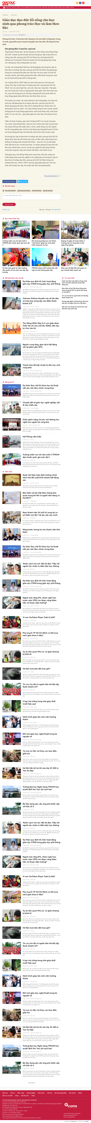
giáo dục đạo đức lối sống (24, 190)
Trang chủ (5, 15)
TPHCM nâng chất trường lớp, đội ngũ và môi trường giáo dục (45, 269)
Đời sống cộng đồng (55, 7)
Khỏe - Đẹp (20, 7)
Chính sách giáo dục (35, 287)
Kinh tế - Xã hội (34, 306)
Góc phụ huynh (34, 638)
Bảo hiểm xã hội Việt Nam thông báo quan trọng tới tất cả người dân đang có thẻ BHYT (41, 495)
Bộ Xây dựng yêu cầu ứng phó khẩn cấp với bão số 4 (41, 805)
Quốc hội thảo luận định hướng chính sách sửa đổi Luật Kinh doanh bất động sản (41, 477)
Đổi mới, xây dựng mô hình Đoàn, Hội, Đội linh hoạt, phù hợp (74, 307)
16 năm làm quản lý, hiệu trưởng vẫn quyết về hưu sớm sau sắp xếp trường (15, 270)
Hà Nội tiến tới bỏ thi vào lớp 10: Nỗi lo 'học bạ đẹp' (40, 769)
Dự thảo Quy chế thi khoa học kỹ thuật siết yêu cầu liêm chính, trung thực (40, 386)
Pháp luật (32, 518)
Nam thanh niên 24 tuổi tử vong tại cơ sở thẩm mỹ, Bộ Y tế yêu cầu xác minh (40, 513)
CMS (74, 1121)
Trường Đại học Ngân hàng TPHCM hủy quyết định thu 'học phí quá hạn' (41, 788)
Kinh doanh (38, 7)
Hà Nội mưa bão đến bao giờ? (36, 669)
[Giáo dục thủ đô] (8, 3)
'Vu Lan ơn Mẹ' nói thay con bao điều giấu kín (40, 752)
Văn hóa (44, 7)
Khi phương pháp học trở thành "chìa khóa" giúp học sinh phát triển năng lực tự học (44, 243)
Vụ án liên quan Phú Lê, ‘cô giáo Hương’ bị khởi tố (41, 653)
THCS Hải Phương (36, 190)
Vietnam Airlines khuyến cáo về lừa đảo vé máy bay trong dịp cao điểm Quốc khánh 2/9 (41, 301)
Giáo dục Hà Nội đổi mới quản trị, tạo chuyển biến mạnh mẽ (74, 269)
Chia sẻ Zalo (23, 181)
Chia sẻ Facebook (10, 181)
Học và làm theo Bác (10, 190)
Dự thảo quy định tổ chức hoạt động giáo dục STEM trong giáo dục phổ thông (41, 282)
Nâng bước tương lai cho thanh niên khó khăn (41, 530)
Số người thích (56, 209)
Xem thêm (31, 1083)
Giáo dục (8, 7)
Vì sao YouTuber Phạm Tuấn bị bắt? (39, 617)
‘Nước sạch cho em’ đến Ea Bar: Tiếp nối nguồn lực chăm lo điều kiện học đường (41, 564)
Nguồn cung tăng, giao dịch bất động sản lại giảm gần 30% (40, 345)
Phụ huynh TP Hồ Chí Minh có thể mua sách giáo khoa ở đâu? (40, 634)
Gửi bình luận (9, 204)
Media (72, 7)
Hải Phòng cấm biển (32, 436)
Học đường (66, 7)
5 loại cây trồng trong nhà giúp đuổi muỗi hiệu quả (39, 702)
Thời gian (48, 209)
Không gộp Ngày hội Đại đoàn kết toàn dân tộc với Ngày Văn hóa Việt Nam (75, 302)
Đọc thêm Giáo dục (12, 218)
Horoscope (33, 331)
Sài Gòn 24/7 (25, 1095)
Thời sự (14, 7)
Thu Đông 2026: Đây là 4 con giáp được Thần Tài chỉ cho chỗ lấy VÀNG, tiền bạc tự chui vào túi (41, 325)
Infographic (33, 501)
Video (17, 1095)
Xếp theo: (42, 209)
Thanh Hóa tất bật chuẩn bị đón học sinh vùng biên (41, 366)
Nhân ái (32, 569)
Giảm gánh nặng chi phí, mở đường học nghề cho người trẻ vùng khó (41, 420)
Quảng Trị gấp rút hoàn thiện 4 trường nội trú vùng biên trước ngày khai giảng (73, 243)
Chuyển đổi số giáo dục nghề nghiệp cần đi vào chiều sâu (41, 403)
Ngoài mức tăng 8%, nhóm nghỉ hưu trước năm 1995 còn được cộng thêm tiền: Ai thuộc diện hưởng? (39, 600)
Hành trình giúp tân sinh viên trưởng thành (39, 718)
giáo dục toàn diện (47, 190)
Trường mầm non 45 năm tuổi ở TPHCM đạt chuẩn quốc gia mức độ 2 (16, 243)
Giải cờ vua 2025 (7, 1095)
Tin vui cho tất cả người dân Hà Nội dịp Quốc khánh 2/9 (41, 685)
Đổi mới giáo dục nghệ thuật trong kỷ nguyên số (40, 735)
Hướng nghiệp (29, 7)
